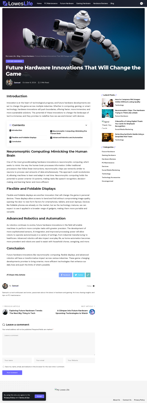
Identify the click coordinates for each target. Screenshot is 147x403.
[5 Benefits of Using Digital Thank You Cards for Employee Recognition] (107, 124)
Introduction (17, 130)
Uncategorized (107, 181)
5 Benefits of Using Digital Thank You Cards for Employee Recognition (129, 123)
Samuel (17, 82)
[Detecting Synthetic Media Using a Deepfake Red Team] (107, 137)
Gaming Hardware (109, 155)
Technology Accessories (111, 177)
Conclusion (16, 142)
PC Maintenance (108, 163)
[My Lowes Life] (17, 3)
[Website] (93, 286)
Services (105, 166)
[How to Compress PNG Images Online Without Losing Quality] (107, 102)
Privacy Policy (9, 398)
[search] (136, 3)
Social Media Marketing (124, 129)
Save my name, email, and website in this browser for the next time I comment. (35, 367)
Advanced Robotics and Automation (68, 137)
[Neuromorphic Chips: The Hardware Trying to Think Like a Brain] (107, 113)
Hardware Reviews (109, 159)
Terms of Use (24, 398)
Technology (119, 105)
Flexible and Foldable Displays (24, 137)
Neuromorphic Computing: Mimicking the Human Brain (68, 132)
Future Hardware (15, 61)
